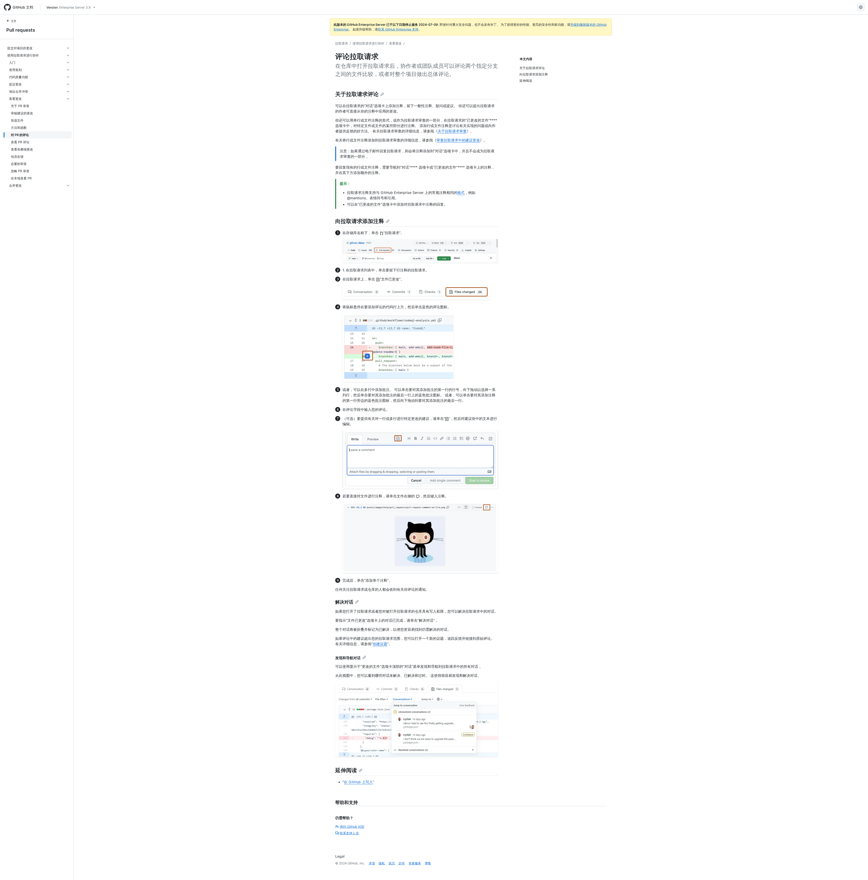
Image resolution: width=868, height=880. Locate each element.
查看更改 (395, 43)
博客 (428, 863)
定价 (402, 863)
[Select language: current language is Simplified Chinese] (860, 7)
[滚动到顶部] (858, 870)
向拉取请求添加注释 (359, 221)
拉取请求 (341, 43)
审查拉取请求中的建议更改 (458, 140)
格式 (461, 192)
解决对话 (344, 602)
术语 (372, 863)
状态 (392, 863)
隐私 (382, 863)
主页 (13, 21)
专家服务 (414, 863)
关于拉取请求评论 (357, 94)
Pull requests (20, 30)
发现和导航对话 (348, 658)
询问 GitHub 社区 (352, 826)
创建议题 (380, 644)
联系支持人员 (349, 833)
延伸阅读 (346, 770)
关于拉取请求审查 (452, 131)
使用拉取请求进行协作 (368, 43)
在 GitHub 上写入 (358, 782)
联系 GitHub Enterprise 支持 (398, 29)
